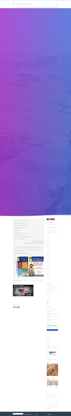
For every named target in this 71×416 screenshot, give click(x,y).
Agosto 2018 (48, 264)
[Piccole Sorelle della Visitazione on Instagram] (54, 219)
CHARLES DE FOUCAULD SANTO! (51, 290)
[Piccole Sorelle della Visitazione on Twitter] (50, 219)
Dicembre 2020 (49, 249)
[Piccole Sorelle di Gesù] (52, 375)
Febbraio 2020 (48, 253)
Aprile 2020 (48, 251)
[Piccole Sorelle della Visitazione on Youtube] (52, 219)
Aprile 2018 (48, 266)
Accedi (47, 336)
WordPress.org (48, 342)
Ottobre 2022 (48, 240)
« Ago (47, 409)
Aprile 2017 (48, 275)
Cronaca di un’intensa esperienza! (51, 288)
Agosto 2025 (48, 238)
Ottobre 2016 (48, 279)
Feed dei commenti (49, 340)
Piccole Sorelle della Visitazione (22, 4)
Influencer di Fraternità (49, 292)
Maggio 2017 (48, 273)
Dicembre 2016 (49, 277)
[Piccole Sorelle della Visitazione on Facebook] (48, 219)
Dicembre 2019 (49, 255)
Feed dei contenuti (49, 338)
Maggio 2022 (48, 242)
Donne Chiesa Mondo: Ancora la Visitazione (52, 230)
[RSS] (13, 1)
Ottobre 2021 (48, 244)
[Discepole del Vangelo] (52, 388)
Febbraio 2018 (48, 268)
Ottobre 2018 (48, 262)
